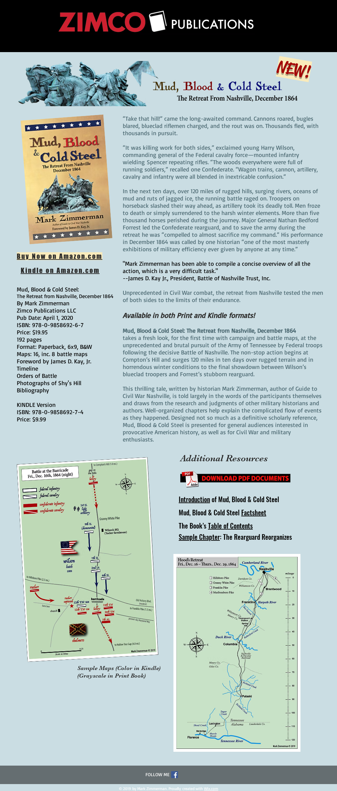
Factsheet (253, 512)
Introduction (194, 499)
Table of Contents (230, 526)
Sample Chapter (199, 537)
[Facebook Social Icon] (174, 774)
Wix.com (211, 788)
